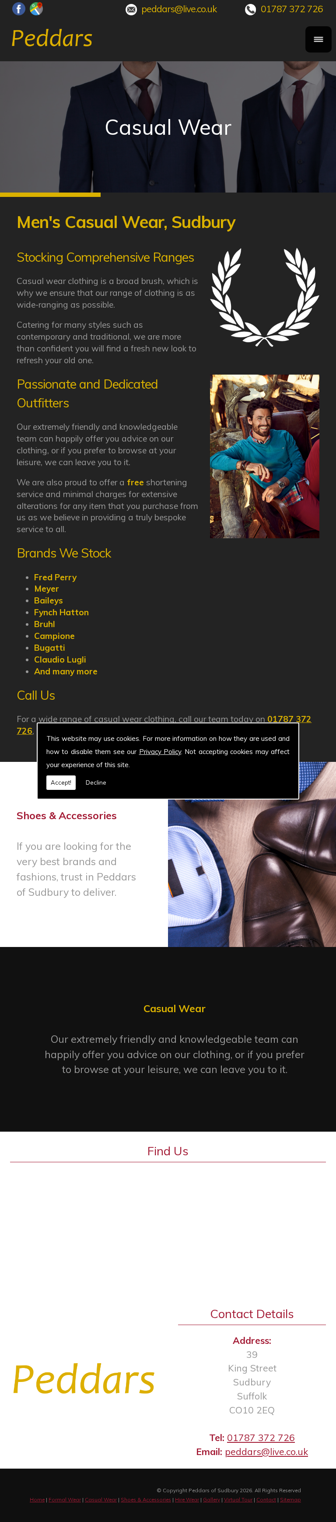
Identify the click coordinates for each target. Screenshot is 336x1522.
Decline (96, 782)
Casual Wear (101, 1499)
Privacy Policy (160, 751)
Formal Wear (65, 1499)
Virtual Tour (238, 1499)
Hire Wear (187, 1499)
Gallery (211, 1499)
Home (37, 1499)
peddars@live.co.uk (179, 8)
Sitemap (290, 1499)
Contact (266, 1499)
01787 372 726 (292, 8)
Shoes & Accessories (146, 1499)
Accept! (61, 782)
